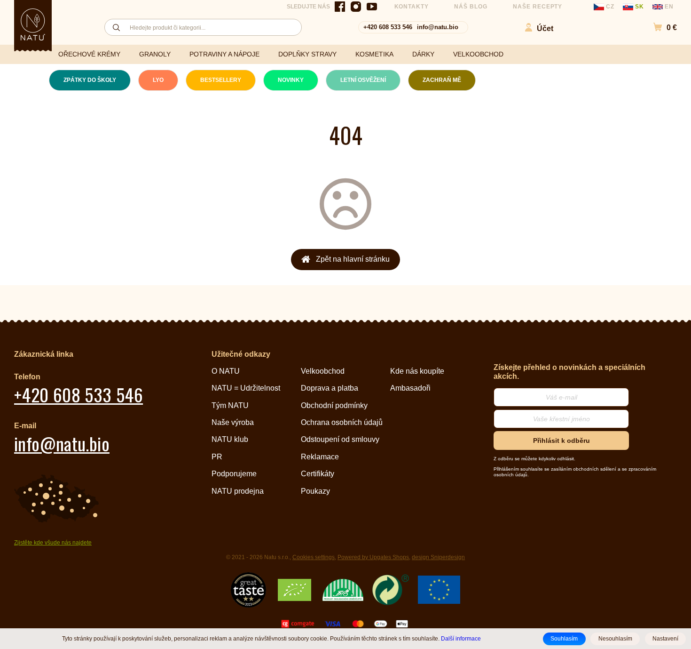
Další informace (461, 638)
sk (639, 6)
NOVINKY (291, 80)
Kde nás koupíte (417, 371)
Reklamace (320, 457)
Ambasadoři (410, 388)
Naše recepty (538, 6)
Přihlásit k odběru (561, 440)
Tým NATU (230, 405)
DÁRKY (423, 54)
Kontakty (411, 6)
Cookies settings (313, 557)
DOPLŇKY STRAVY (307, 54)
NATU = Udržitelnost (246, 388)
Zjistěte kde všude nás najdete (53, 542)
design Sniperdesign (438, 557)
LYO (158, 80)
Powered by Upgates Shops (373, 557)
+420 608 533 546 (387, 27)
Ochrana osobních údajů (342, 422)
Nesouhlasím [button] (615, 638)
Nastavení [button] (665, 638)
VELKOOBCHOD (478, 54)
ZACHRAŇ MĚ (442, 80)
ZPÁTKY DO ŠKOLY (89, 80)
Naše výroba (233, 422)
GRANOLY (155, 54)
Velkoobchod (323, 371)
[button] (660, 27)
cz (610, 6)
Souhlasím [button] (564, 638)
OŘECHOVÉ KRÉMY (89, 54)
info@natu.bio (437, 27)
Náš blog (470, 6)
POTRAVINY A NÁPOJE (224, 54)
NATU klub (230, 439)
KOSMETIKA (374, 54)
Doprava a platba (329, 388)
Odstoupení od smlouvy (340, 439)
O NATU (226, 371)
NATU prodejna (238, 491)
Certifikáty (317, 474)
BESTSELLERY (220, 80)
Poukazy (315, 491)
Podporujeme (234, 474)
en (668, 6)
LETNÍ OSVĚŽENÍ (363, 80)
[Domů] (33, 24)
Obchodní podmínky (334, 405)
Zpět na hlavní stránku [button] (353, 259)
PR (217, 457)
